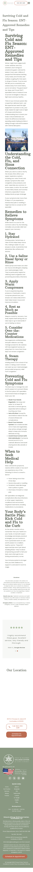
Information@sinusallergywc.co (12, 842)
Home (7, 787)
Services (6, 791)
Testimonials (16, 793)
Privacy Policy (19, 862)
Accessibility (21, 864)
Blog (17, 802)
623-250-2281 (26, 831)
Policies (7, 795)
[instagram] (18, 778)
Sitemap (27, 864)
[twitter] (14, 778)
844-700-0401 (18, 834)
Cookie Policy (13, 864)
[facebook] (10, 778)
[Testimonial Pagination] (15, 650)
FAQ (17, 791)
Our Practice (6, 789)
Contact (17, 795)
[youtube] (23, 778)
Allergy (7, 793)
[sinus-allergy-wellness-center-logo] (8, 2)
